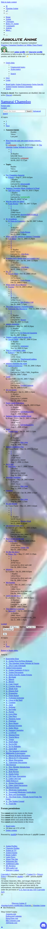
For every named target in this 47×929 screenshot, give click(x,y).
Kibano (11, 177)
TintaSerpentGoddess (28, 359)
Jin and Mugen (11, 504)
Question (9, 491)
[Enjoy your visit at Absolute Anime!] (19, 41)
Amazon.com (11, 914)
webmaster (12, 145)
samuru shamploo (12, 324)
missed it (9, 569)
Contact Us (31, 874)
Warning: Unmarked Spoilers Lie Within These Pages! (21, 45)
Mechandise (10, 582)
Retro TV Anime (12, 24)
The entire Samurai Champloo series (19, 307)
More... (8, 30)
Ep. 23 (8, 271)
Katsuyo (11, 353)
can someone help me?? (15, 526)
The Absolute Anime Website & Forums (24, 146)
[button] (8, 126)
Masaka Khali (25, 521)
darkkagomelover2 (15, 366)
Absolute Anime (12, 8)
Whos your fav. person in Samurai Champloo (23, 236)
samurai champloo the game (16, 363)
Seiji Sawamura (14, 190)
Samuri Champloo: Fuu (15, 447)
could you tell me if (13, 596)
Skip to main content (9, 2)
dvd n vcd (9, 464)
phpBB (13, 834)
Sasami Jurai (13, 431)
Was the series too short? (15, 201)
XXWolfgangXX (27, 412)
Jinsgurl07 (12, 611)
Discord (9, 95)
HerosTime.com (12, 918)
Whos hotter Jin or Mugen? (16, 285)
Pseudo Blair (13, 274)
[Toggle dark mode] (7, 13)
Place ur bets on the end (15, 539)
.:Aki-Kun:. (24, 254)
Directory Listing (12, 870)
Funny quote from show (15, 403)
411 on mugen (11, 390)
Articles (9, 28)
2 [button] (6, 124)
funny (8, 429)
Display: (6, 627)
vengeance (24, 346)
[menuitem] (18, 67)
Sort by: (23, 627)
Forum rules (5, 106)
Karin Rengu (13, 204)
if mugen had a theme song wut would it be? (23, 258)
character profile (35, 52)
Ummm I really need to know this (18, 337)
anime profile (19, 52)
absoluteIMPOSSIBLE (29, 215)
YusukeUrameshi (26, 385)
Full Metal (12, 239)
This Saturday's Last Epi (15, 609)
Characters (10, 21)
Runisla (11, 287)
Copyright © (6, 874)
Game (8, 377)
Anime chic (12, 541)
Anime (8, 19)
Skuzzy (23, 320)
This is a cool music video (16, 350)
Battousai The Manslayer (17, 309)
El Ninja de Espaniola (16, 221)
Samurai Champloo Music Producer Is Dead (22, 188)
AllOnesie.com (11, 923)
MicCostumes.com (13, 921)
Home (8, 17)
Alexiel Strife (13, 339)
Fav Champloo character (15, 175)
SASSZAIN (25, 197)
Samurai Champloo (16, 101)
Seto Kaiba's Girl (26, 302)
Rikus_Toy (12, 554)
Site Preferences (9, 908)
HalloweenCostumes (14, 916)
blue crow (24, 442)
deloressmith (25, 184)
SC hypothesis (11, 219)
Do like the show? (13, 552)
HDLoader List (11, 868)
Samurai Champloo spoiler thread (18, 416)
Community (10, 26)
